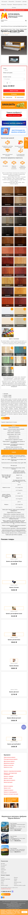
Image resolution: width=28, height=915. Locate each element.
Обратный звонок (6, 894)
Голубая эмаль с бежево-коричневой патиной (20, 354)
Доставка (24, 1)
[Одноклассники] (3, 897)
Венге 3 (20, 214)
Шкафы (19, 26)
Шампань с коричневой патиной (20, 364)
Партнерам (9, 4)
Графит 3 (7, 234)
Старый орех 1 (20, 234)
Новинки (3, 868)
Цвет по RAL (7, 335)
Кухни (2, 29)
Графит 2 (20, 224)
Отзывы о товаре (7, 395)
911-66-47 (6, 891)
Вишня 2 (7, 305)
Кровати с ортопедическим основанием (10, 774)
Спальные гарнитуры (12, 26)
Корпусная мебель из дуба (14, 32)
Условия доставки (9, 97)
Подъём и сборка (7, 396)
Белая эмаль (7, 315)
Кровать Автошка (14, 587)
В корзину (14, 94)
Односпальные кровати (9, 757)
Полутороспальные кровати (10, 759)
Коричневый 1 (7, 285)
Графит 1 (7, 224)
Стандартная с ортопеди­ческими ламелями (7, 147)
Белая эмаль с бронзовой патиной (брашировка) (7, 354)
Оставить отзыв (5, 418)
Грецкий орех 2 (20, 194)
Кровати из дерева (8, 786)
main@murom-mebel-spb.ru (6, 888)
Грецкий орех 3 (7, 204)
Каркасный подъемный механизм (7, 155)
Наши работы (11, 1)
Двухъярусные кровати (9, 780)
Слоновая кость (20, 315)
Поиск (2, 21)
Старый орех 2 (7, 244)
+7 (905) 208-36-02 (17, 840)
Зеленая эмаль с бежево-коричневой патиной (7, 364)
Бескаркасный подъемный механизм (20, 147)
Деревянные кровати (9, 763)
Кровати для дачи (8, 782)
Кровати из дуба (23, 29)
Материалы (3, 4)
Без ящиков (5, 166)
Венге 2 (7, 214)
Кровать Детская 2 (14, 691)
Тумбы (25, 26)
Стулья (17, 29)
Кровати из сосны (8, 767)
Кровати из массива (8, 765)
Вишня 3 (20, 305)
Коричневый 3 (7, 295)
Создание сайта (6, 903)
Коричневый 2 (20, 285)
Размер (4, 68)
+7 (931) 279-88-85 (17, 830)
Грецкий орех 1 (7, 194)
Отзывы (25, 4)
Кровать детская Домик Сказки (14, 613)
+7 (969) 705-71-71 (17, 851)
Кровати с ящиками (8, 776)
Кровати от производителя (10, 792)
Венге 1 (20, 204)
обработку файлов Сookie (12, 910)
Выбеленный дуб (20, 325)
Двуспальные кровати (9, 761)
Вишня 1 (20, 295)
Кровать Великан (14, 665)
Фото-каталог (4, 1)
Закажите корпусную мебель (12, 800)
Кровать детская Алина (14, 639)
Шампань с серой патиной (7, 374)
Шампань (7, 325)
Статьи (2, 871)
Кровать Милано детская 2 (14, 718)
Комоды (22, 26)
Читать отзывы (6, 33)
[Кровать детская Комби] (14, 45)
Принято (24, 912)
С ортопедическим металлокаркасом (20, 155)
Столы (14, 29)
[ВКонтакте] (2, 897)
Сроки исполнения (20, 97)
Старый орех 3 (20, 244)
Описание (6, 393)
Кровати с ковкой (8, 778)
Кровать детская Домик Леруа (14, 561)
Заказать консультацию (14, 115)
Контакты (14, 7)
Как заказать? (18, 1)
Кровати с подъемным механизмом (12, 771)
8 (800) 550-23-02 (11, 10)
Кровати (2, 26)
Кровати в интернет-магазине (11, 794)
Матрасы (6, 26)
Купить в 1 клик (14, 90)
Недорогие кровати (8, 790)
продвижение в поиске (14, 903)
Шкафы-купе (3, 872)
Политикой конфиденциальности (7, 912)
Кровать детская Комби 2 (14, 744)
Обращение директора (18, 4)
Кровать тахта (7, 788)
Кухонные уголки (8, 29)
